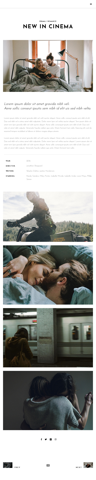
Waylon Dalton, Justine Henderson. (40, 171)
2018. (28, 161)
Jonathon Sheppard (34, 166)
